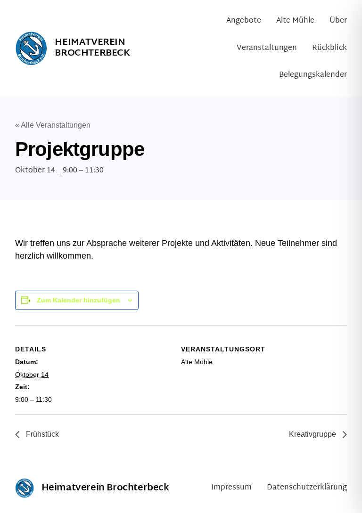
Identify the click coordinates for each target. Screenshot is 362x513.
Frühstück (41, 434)
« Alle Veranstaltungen (52, 125)
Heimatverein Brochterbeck (92, 48)
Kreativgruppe (313, 434)
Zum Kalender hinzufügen (78, 300)
